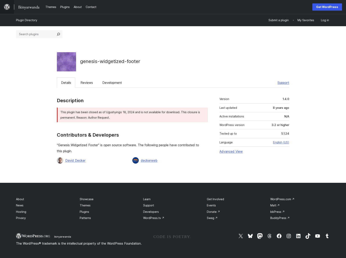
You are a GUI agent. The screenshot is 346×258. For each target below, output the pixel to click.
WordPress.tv (153, 218)
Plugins (84, 211)
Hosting (21, 211)
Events (211, 205)
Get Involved (215, 199)
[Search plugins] (58, 34)
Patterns (85, 218)
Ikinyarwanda (62, 236)
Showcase (87, 199)
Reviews (86, 83)
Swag (212, 218)
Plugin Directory (26, 20)
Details (66, 83)
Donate (213, 211)
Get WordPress (327, 7)
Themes (85, 205)
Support (283, 83)
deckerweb (149, 160)
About (20, 199)
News (19, 205)
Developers (151, 211)
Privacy (21, 218)
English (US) (281, 142)
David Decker (75, 160)
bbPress (277, 211)
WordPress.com (282, 199)
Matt (275, 205)
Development (112, 83)
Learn (147, 199)
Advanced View (231, 151)
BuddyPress (280, 218)
